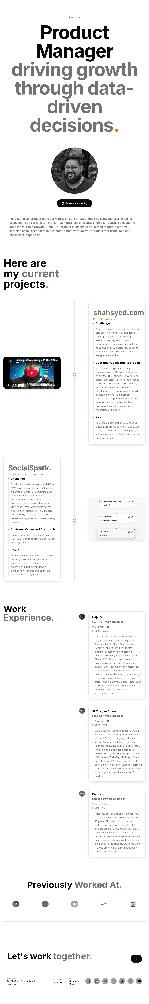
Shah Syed (74, 17)
